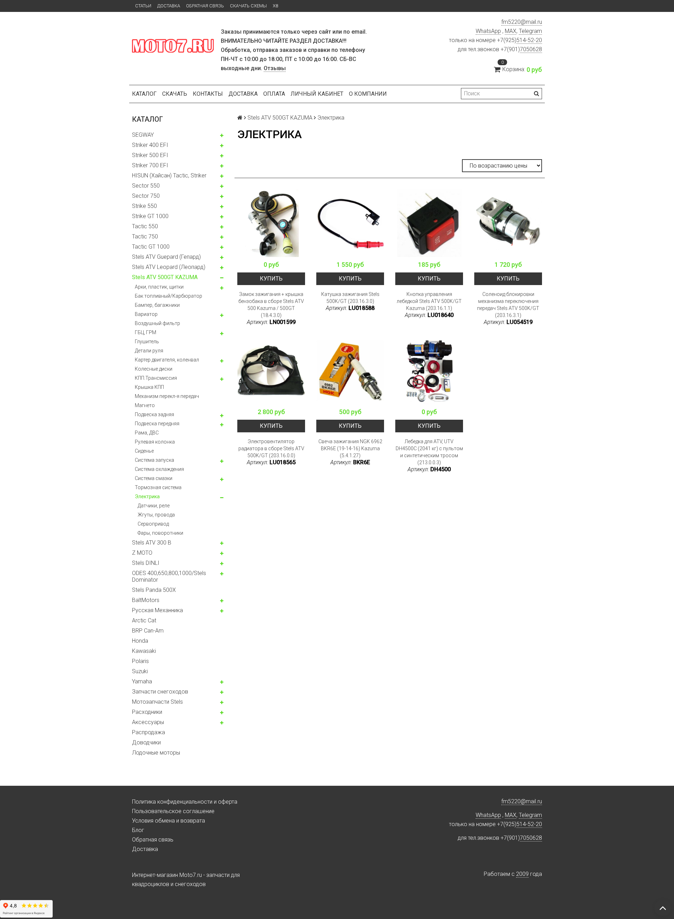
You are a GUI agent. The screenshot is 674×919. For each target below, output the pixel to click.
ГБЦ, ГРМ (145, 332)
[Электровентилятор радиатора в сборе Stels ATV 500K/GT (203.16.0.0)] (271, 370)
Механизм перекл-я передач (167, 396)
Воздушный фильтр (157, 323)
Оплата (274, 93)
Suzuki (140, 671)
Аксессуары (148, 722)
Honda (140, 640)
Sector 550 (146, 185)
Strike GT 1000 (150, 216)
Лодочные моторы (156, 752)
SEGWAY (143, 134)
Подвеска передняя (157, 423)
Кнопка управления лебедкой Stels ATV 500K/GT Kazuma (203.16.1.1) (429, 301)
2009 (522, 874)
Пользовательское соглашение (173, 811)
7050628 (531, 49)
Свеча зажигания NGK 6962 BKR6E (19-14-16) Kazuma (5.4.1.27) (350, 448)
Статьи (143, 5)
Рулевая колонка (155, 442)
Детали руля (149, 350)
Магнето (145, 405)
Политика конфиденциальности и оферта (184, 801)
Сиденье (144, 451)
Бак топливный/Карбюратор (168, 296)
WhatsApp (488, 31)
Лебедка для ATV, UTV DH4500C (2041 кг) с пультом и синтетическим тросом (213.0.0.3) (429, 452)
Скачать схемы (248, 5)
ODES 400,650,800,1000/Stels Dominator (169, 576)
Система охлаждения (159, 469)
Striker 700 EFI (150, 165)
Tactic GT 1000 (151, 246)
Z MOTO (142, 552)
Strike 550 (144, 206)
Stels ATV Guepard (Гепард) (166, 257)
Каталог (144, 93)
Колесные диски (153, 369)
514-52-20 (529, 40)
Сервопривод (153, 524)
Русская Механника (157, 610)
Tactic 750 (145, 236)
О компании (368, 93)
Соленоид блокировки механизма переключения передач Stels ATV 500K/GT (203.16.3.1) (508, 304)
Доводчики (146, 742)
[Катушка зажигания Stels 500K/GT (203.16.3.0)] (350, 223)
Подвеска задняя (154, 414)
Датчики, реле (154, 505)
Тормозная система (158, 487)
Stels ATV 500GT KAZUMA (165, 277)
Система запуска (154, 460)
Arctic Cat (144, 620)
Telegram (530, 31)
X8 (275, 5)
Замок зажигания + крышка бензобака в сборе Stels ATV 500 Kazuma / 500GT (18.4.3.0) (271, 304)
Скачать (174, 93)
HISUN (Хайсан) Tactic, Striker (169, 175)
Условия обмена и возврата (168, 820)
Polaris (140, 661)
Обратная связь (205, 5)
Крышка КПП (149, 387)
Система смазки (153, 478)
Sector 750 (146, 195)
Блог (138, 830)
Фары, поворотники (160, 533)
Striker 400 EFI (150, 145)
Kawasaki (144, 651)
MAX (510, 31)
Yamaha (142, 681)
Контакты (208, 93)
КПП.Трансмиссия (156, 378)
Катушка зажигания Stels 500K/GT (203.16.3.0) (350, 297)
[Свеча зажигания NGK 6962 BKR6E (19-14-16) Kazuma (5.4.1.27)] (350, 370)
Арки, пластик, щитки (159, 287)
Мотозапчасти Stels (157, 701)
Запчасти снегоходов (160, 691)
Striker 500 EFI (150, 155)
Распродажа (148, 732)
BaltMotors (145, 600)
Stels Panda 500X (154, 590)
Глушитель (147, 341)
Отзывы (275, 68)
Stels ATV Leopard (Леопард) (168, 267)
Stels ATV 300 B (151, 542)
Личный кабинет (317, 93)
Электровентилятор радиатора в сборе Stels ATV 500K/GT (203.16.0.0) (271, 448)
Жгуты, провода (156, 515)
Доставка (168, 5)
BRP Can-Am (148, 630)
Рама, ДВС (147, 432)
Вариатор (146, 314)
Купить (271, 278)
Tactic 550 (145, 226)
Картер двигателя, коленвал (167, 360)
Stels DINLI (145, 563)
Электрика (147, 496)
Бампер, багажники (157, 305)
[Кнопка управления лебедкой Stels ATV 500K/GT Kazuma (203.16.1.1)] (429, 223)
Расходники (147, 712)
